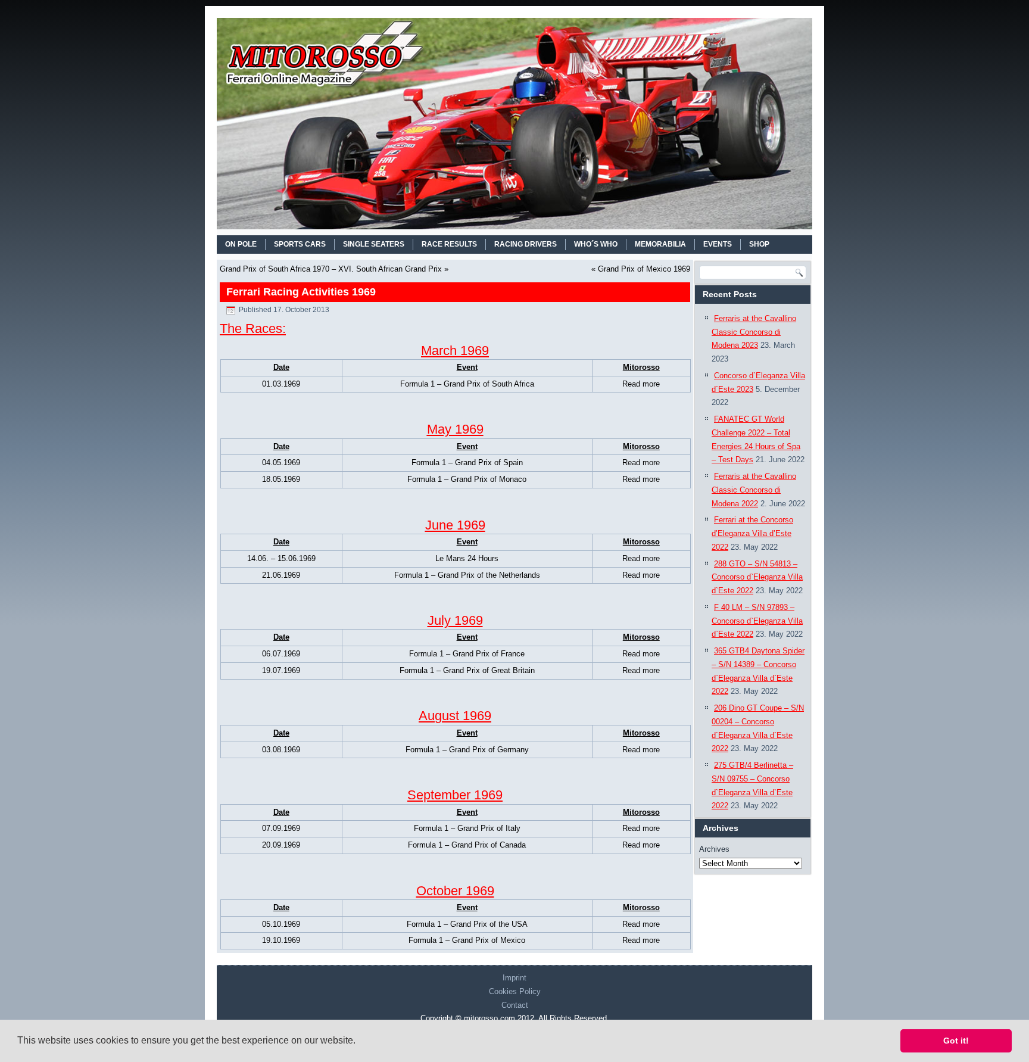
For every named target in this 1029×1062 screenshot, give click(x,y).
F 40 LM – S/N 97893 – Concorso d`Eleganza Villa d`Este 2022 (757, 621)
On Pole (241, 244)
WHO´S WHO (596, 244)
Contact (514, 1005)
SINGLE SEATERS (373, 244)
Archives (714, 849)
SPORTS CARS (300, 244)
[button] (359, 1042)
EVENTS (717, 244)
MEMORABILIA (660, 244)
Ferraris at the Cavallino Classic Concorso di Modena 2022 (754, 490)
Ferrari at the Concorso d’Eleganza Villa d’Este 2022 (752, 533)
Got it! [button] (956, 1040)
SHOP (759, 244)
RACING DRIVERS (525, 244)
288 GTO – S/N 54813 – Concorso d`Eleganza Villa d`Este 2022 (757, 577)
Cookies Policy (515, 991)
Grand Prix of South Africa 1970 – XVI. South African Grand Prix (331, 268)
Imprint (514, 977)
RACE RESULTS (449, 244)
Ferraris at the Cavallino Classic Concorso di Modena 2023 (754, 332)
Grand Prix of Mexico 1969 (644, 268)
